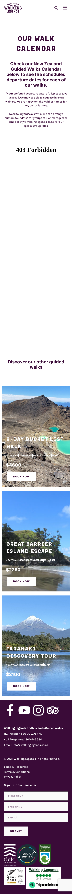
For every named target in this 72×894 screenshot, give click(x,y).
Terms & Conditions (17, 772)
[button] (56, 8)
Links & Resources (16, 767)
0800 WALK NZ (33, 733)
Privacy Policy (12, 776)
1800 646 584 (33, 739)
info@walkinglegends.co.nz (30, 745)
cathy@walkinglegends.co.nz (35, 121)
